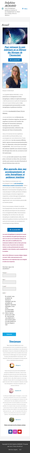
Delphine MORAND (10, 4)
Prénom (5, 272)
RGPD (4, 293)
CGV (20, 449)
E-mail (4, 286)
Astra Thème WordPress (16, 446)
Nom (4, 279)
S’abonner (9, 334)
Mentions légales (13, 449)
